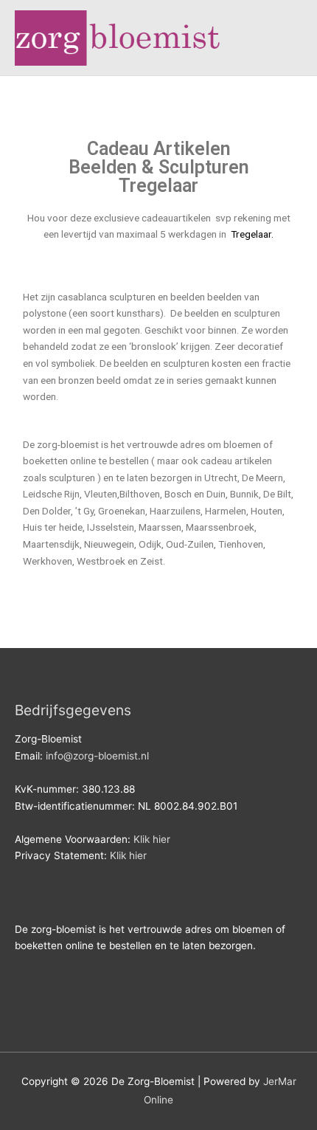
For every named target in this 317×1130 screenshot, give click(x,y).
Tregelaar (250, 234)
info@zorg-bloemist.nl (97, 756)
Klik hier (151, 839)
